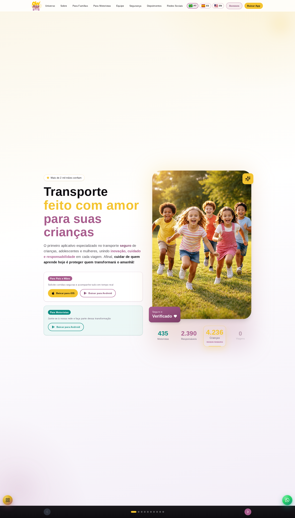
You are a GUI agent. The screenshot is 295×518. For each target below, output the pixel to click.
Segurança (135, 5)
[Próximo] (247, 511)
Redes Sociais (175, 5)
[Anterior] (47, 511)
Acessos (234, 5)
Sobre (63, 5)
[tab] (133, 512)
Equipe (120, 5)
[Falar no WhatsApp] (287, 500)
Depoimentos (154, 5)
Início (36, 5)
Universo (50, 5)
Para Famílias (80, 5)
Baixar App (253, 5)
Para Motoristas (102, 5)
